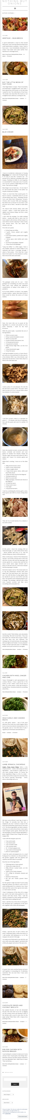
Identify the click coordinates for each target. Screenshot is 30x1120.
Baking (3, 1021)
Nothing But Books (15, 54)
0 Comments (9, 56)
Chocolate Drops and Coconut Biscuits (12, 1006)
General (9, 54)
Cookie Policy (8, 1113)
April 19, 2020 (5, 761)
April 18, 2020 (5, 1002)
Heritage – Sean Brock (12, 38)
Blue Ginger (7, 132)
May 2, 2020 (4, 672)
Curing (6, 54)
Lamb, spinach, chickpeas (13, 764)
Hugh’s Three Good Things (10, 767)
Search (15, 1084)
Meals (6, 98)
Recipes (20, 54)
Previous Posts (9, 1072)
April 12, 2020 (5, 1046)
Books (3, 54)
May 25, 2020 (5, 129)
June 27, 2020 (5, 79)
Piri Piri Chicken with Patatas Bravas (12, 1050)
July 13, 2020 (4, 35)
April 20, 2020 (5, 715)
